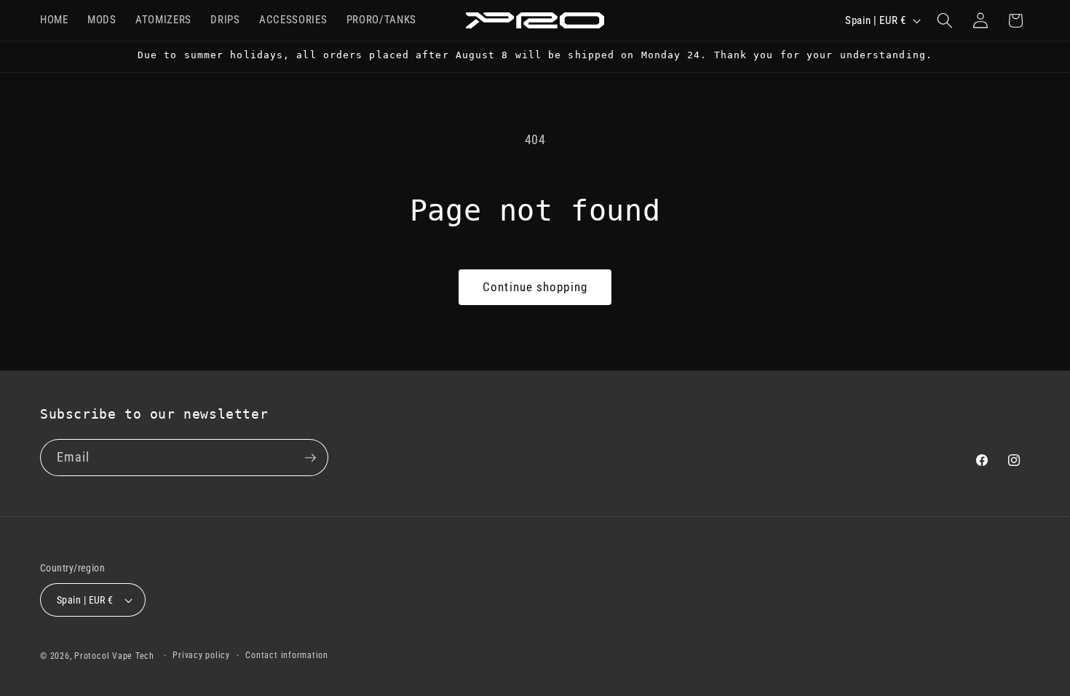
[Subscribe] (310, 458)
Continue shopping (535, 287)
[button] (944, 20)
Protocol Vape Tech (114, 656)
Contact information (286, 655)
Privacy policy (201, 655)
